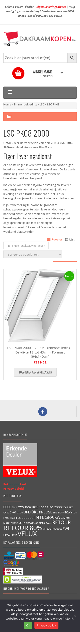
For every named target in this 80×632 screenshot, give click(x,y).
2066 (65, 507)
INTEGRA (44, 517)
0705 (21, 507)
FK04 (74, 512)
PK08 (35, 523)
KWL (58, 517)
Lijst (71, 239)
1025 (34, 507)
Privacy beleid (13, 489)
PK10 (42, 523)
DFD (27, 512)
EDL (55, 512)
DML (42, 512)
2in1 (14, 507)
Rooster (57, 239)
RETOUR (61, 522)
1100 (50, 507)
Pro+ (49, 523)
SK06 (45, 529)
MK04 (66, 517)
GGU (31, 518)
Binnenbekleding (25, 104)
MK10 (22, 523)
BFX (70, 507)
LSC (42, 104)
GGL (24, 517)
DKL (34, 512)
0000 (7, 507)
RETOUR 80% (22, 527)
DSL (49, 512)
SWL (66, 528)
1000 (27, 507)
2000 (58, 507)
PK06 (29, 523)
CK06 (20, 512)
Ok (28, 625)
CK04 (13, 512)
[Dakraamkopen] (40, 38)
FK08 (13, 517)
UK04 (6, 535)
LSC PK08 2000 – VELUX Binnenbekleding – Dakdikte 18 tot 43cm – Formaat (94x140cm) (40, 352)
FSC (18, 517)
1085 (42, 507)
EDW (61, 512)
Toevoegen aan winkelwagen (35, 372)
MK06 (6, 523)
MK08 (14, 523)
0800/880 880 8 (46, 16)
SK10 (59, 529)
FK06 (6, 517)
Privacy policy (46, 625)
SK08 (52, 529)
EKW (67, 512)
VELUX (27, 533)
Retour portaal (14, 484)
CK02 (6, 512)
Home (7, 104)
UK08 (13, 535)
